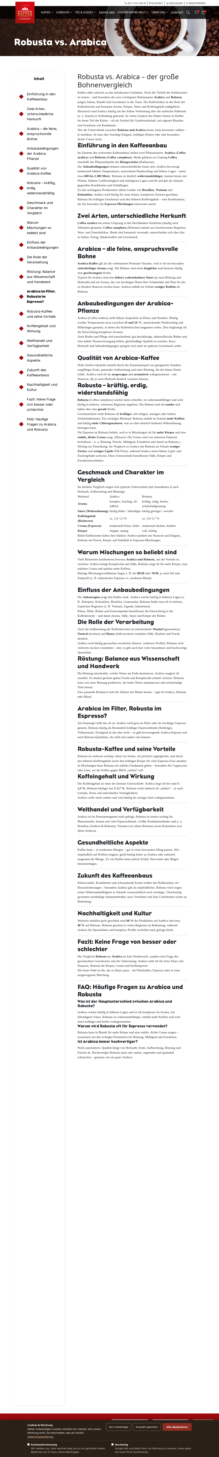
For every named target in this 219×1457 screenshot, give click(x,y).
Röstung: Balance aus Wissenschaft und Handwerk (41, 277)
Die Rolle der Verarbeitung (37, 259)
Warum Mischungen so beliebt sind (39, 228)
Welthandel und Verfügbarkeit (39, 343)
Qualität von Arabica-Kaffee (39, 170)
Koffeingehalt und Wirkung (41, 328)
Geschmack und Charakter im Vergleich (40, 208)
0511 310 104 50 (136, 3)
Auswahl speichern (147, 1427)
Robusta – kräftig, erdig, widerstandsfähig (41, 188)
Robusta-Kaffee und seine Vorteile (41, 314)
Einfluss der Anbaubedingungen (43, 245)
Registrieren (197, 3)
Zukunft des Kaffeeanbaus (38, 372)
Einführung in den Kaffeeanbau (41, 96)
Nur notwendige (118, 1427)
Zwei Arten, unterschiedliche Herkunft (40, 114)
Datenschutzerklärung (40, 1436)
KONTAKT (157, 3)
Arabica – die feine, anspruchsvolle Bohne (42, 134)
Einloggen (175, 3)
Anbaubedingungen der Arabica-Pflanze (43, 153)
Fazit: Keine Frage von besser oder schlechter (41, 404)
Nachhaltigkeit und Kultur (42, 387)
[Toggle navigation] (188, 12)
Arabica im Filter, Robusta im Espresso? (41, 296)
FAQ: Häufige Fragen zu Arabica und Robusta (41, 424)
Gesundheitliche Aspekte (40, 357)
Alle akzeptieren (177, 1427)
